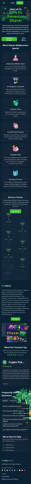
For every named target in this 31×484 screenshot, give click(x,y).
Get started (15, 211)
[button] (15, 406)
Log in (12, 3)
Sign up (20, 3)
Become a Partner (9, 39)
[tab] (5, 400)
